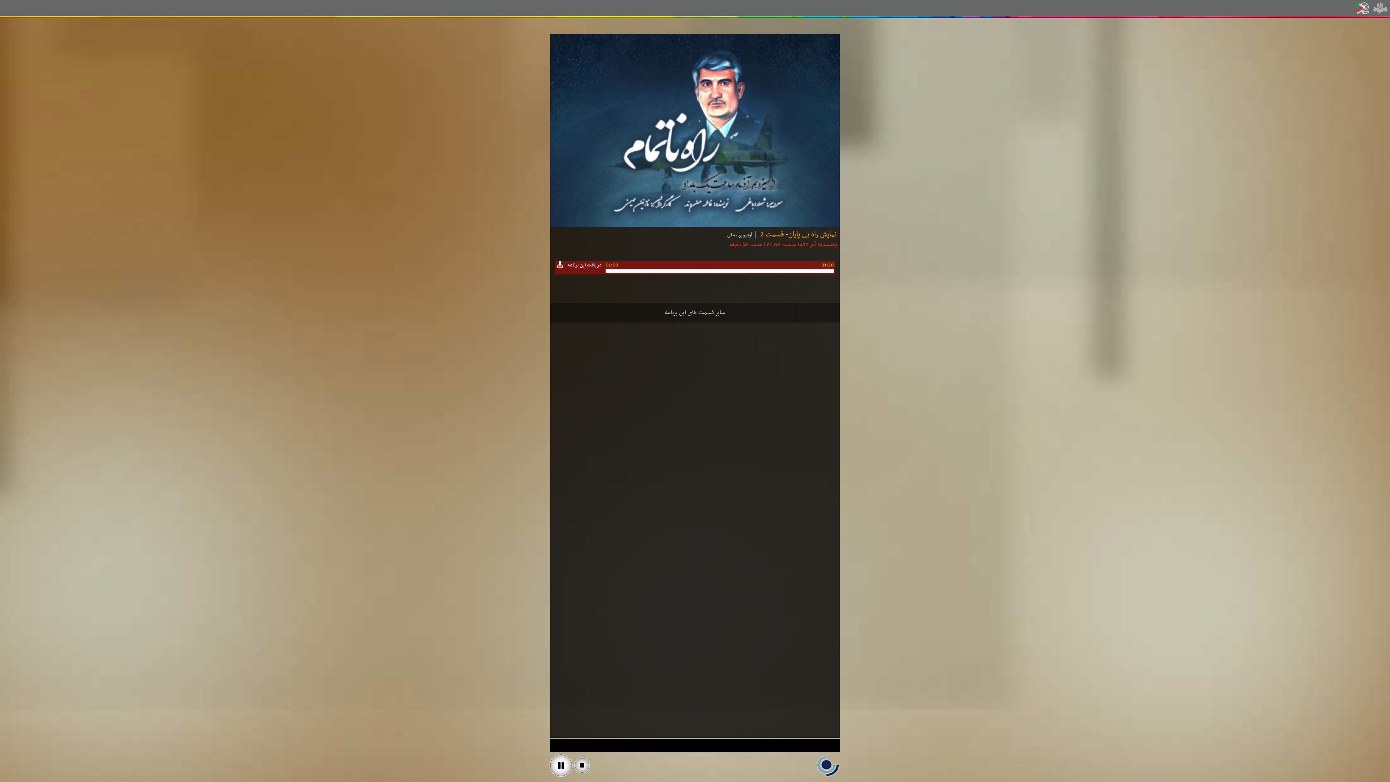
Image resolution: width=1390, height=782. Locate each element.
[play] (561, 765)
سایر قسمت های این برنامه (695, 313)
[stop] (582, 765)
